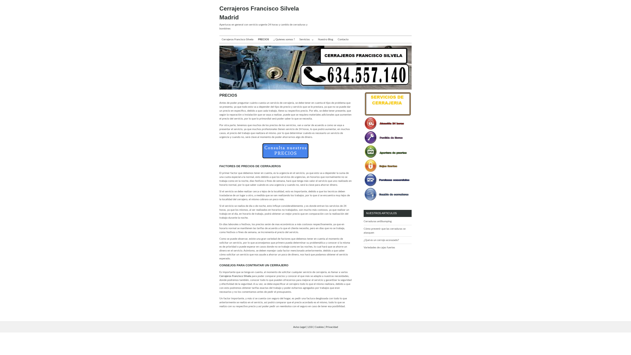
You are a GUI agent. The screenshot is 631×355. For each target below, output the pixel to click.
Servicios (304, 39)
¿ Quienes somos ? (284, 39)
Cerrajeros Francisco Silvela (237, 39)
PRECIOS (263, 39)
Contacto (343, 39)
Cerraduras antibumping (378, 221)
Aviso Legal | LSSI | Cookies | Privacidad (315, 327)
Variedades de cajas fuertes (379, 247)
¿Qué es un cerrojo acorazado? (381, 240)
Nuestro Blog (325, 39)
